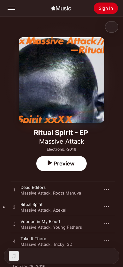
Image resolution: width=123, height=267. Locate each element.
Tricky (58, 244)
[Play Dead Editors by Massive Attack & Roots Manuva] (14, 190)
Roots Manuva (67, 193)
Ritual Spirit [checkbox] (31, 204)
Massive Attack (61, 141)
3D (69, 244)
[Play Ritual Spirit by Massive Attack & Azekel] (14, 207)
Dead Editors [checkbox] (33, 187)
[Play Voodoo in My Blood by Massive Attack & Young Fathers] (14, 224)
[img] (61, 8)
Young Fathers (67, 227)
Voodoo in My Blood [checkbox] (40, 221)
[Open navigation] (11, 8)
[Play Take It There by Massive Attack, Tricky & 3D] (14, 241)
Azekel (59, 210)
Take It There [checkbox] (33, 238)
